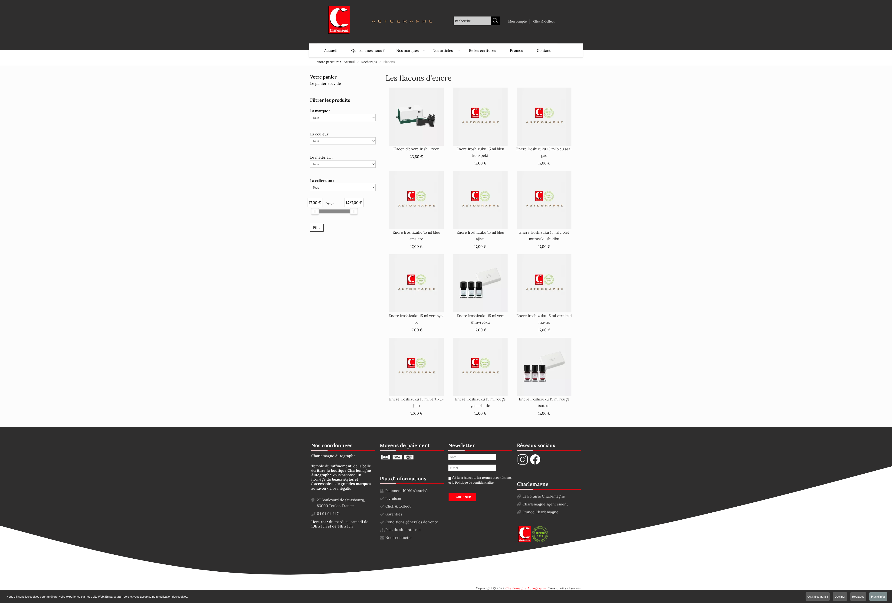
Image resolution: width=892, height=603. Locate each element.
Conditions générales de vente (411, 522)
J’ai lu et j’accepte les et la (480, 480)
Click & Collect (543, 21)
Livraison (393, 498)
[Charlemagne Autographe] (339, 20)
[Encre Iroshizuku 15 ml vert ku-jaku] (416, 366)
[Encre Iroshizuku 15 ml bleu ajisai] (480, 199)
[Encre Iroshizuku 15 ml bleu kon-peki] (480, 116)
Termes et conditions (497, 478)
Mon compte (517, 21)
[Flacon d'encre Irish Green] (416, 116)
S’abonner (462, 497)
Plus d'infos (878, 596)
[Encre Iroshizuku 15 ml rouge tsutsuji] (544, 366)
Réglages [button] (858, 596)
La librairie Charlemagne (543, 496)
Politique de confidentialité (474, 483)
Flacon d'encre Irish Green (416, 149)
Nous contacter (398, 537)
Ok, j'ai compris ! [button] (817, 596)
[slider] (315, 211)
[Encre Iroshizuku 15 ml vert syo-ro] (416, 283)
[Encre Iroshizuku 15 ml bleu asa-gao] (544, 116)
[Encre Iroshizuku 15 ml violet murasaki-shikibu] (544, 199)
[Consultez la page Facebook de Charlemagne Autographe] (535, 464)
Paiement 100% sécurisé (406, 490)
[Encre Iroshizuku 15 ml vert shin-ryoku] (480, 283)
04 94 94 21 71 (328, 513)
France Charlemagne (540, 512)
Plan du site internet (403, 529)
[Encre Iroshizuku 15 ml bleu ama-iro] (416, 199)
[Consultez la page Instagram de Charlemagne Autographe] (522, 464)
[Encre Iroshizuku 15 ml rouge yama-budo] (480, 366)
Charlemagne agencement (545, 504)
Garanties (393, 514)
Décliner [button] (840, 596)
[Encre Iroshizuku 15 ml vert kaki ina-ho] (544, 283)
